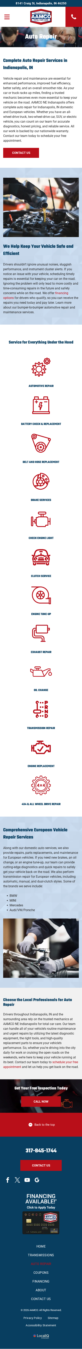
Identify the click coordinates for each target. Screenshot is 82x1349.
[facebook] (7, 1180)
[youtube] (27, 1180)
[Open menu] (7, 17)
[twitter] (17, 1180)
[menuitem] (41, 1246)
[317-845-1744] (73, 19)
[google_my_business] (36, 1180)
